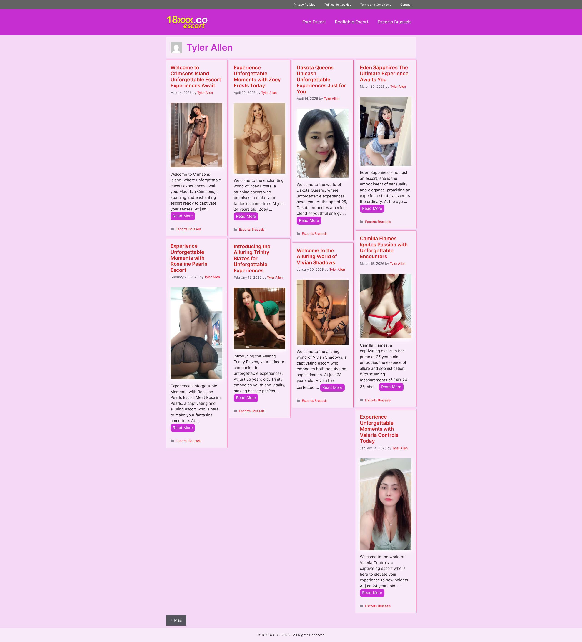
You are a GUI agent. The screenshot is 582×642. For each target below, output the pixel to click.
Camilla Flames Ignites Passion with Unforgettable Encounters (384, 247)
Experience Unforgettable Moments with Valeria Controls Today (379, 429)
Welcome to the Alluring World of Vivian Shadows (317, 256)
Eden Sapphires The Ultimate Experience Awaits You (384, 73)
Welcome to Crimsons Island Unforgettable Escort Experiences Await (196, 76)
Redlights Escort (352, 22)
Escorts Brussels (394, 22)
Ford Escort (314, 22)
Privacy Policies (304, 4)
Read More (183, 216)
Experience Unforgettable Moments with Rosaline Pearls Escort (189, 258)
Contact (405, 4)
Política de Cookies (337, 4)
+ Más (176, 620)
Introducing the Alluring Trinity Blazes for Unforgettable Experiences (252, 258)
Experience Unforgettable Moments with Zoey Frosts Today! (257, 76)
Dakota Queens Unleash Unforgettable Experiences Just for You (321, 80)
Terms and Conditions (375, 4)
